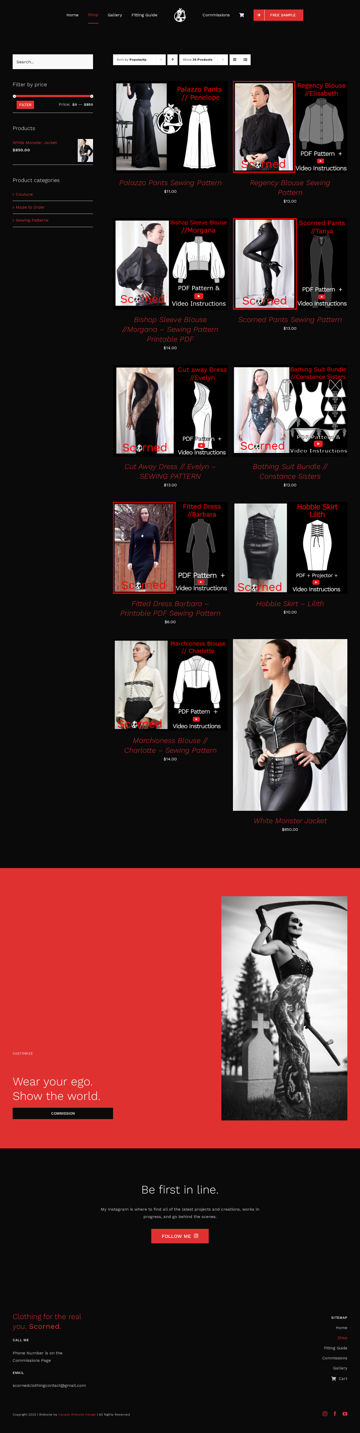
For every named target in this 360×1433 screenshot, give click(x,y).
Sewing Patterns (32, 220)
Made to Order (30, 207)
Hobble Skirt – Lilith (290, 603)
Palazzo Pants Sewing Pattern (170, 182)
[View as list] (245, 60)
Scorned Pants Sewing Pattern (290, 319)
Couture (24, 194)
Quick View (188, 128)
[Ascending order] (172, 59)
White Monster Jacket (290, 820)
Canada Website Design (77, 1414)
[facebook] (335, 1413)
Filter (25, 105)
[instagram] (325, 1413)
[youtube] (345, 1413)
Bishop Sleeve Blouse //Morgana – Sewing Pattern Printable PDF (170, 329)
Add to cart (154, 128)
